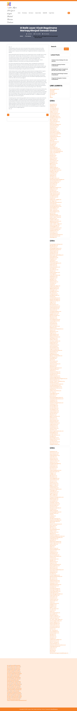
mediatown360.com (54, 219)
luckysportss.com (54, 425)
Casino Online (38, 12)
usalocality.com (53, 456)
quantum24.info (53, 365)
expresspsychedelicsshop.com (57, 569)
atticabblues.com (54, 553)
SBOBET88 (45, 12)
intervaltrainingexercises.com (56, 397)
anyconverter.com (54, 160)
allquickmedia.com (54, 167)
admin (30, 33)
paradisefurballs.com (54, 295)
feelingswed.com (53, 572)
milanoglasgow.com (54, 207)
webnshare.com (53, 310)
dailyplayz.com (53, 415)
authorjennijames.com (55, 529)
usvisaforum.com (53, 482)
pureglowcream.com (54, 178)
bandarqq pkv (12, 666)
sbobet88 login (18, 689)
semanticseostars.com (55, 306)
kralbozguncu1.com (54, 592)
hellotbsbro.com (53, 318)
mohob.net (52, 284)
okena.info (52, 517)
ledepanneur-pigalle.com (55, 199)
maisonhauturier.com (54, 595)
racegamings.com (54, 433)
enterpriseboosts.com (55, 148)
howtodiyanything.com (55, 588)
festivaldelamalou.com (55, 116)
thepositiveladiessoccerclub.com (57, 536)
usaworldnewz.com (54, 454)
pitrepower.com (53, 218)
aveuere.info (52, 296)
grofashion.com (53, 429)
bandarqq (52, 92)
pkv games (52, 94)
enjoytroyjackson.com (55, 565)
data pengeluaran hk (54, 89)
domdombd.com (53, 413)
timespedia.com (53, 162)
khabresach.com (53, 232)
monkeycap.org (53, 139)
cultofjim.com (53, 474)
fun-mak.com (53, 392)
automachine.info (54, 346)
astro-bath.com (53, 525)
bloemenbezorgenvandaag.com (57, 179)
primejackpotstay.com (55, 435)
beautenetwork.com (54, 641)
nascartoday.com (54, 600)
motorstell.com (53, 129)
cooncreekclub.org (54, 109)
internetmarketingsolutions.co (56, 329)
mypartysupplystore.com (55, 470)
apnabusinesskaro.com (55, 236)
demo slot (9, 688)
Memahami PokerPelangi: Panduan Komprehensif (60, 74)
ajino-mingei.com (54, 494)
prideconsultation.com (55, 272)
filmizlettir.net (53, 107)
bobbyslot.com (53, 280)
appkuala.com (53, 175)
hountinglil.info (53, 273)
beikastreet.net (53, 105)
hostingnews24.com (54, 586)
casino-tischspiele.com (55, 152)
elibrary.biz (52, 522)
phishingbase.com (54, 432)
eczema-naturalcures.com (56, 524)
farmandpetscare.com (55, 319)
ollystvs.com (52, 330)
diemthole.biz (53, 164)
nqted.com (52, 602)
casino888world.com (54, 393)
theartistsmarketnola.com (56, 202)
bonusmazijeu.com (54, 405)
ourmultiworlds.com (54, 108)
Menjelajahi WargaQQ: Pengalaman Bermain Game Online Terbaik (60, 69)
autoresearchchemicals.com (56, 234)
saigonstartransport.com (55, 187)
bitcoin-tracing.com (54, 642)
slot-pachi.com (53, 292)
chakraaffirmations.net (55, 275)
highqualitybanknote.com (55, 584)
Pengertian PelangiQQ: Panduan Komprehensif (59, 79)
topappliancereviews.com (55, 228)
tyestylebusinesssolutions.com (56, 398)
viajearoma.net (53, 530)
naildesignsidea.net (54, 538)
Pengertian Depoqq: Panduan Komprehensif (58, 65)
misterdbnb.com (53, 394)
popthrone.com (53, 264)
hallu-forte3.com (53, 209)
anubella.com (53, 638)
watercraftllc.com (54, 544)
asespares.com (53, 551)
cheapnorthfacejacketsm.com (57, 497)
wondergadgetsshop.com (55, 512)
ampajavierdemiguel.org (55, 463)
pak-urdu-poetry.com (55, 326)
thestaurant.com (53, 401)
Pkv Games (24, 12)
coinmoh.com (53, 557)
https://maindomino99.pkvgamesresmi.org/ (17, 700)
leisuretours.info (53, 316)
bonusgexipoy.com (54, 409)
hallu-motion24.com (54, 210)
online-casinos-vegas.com (56, 223)
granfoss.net (52, 213)
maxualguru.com (53, 290)
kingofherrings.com (54, 171)
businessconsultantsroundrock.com (58, 645)
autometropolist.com (54, 555)
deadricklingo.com (54, 351)
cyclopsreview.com (54, 559)
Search (53, 46)
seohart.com (53, 629)
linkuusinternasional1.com (55, 508)
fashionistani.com (54, 571)
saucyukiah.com (53, 104)
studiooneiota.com (54, 342)
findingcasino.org (53, 343)
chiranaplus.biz (53, 203)
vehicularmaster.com (54, 461)
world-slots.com (53, 265)
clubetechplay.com (54, 412)
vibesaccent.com (54, 462)
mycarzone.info (53, 362)
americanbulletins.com (55, 549)
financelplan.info (53, 256)
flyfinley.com (53, 271)
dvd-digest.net (53, 201)
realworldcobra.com (54, 345)
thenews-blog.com (54, 615)
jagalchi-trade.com (54, 485)
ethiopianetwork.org (54, 312)
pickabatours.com (54, 253)
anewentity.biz (53, 174)
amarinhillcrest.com (54, 142)
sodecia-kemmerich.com (55, 390)
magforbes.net (53, 137)
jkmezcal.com (53, 396)
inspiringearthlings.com (55, 590)
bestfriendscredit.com (55, 521)
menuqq (17, 691)
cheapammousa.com (54, 534)
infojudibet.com (53, 259)
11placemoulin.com (54, 282)
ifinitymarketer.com (54, 420)
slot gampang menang (14, 699)
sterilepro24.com (54, 374)
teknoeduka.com (53, 614)
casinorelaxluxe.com (54, 411)
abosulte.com (53, 635)
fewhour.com (53, 303)
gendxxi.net (52, 359)
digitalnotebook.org (54, 288)
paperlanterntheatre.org (55, 541)
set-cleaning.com (54, 630)
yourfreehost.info (53, 495)
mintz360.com (53, 283)
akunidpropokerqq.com (55, 518)
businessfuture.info (54, 257)
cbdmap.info (53, 260)
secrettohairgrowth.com (55, 180)
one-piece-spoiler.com (55, 341)
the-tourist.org (53, 143)
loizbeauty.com (53, 159)
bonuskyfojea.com (54, 406)
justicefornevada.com (55, 315)
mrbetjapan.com (53, 172)
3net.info (52, 514)
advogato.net (53, 144)
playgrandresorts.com (55, 439)
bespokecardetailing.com (55, 520)
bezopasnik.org (53, 185)
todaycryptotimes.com (55, 616)
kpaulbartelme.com (54, 382)
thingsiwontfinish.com (54, 444)
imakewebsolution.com (55, 267)
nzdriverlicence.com (54, 603)
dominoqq (52, 90)
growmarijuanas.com (54, 308)
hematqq (13, 692)
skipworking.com (53, 158)
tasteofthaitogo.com (54, 182)
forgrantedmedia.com (55, 121)
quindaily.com (53, 634)
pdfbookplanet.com (54, 334)
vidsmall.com (53, 370)
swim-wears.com (54, 120)
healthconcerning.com (55, 300)
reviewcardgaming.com (55, 377)
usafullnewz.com (53, 451)
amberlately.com (54, 466)
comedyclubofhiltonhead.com (56, 384)
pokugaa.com (53, 436)
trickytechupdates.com (55, 229)
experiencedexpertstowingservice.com (58, 378)
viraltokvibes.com (54, 135)
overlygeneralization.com (55, 311)
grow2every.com (53, 579)
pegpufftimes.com (54, 111)
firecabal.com (53, 573)
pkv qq (8, 665)
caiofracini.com (53, 322)
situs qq (13, 676)
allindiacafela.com (54, 214)
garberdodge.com (54, 119)
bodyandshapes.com (54, 643)
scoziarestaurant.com (55, 627)
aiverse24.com (53, 637)
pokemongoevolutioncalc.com (56, 431)
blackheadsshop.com (54, 380)
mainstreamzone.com (55, 307)
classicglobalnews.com (55, 646)
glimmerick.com (53, 475)
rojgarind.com (53, 302)
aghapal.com (53, 526)
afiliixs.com (52, 547)
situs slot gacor (16, 672)
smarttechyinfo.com (54, 287)
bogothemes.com (54, 493)
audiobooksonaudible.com (55, 639)
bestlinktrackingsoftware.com (56, 402)
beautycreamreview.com (55, 556)
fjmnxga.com (53, 186)
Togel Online (51, 12)
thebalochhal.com (54, 459)
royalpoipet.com (53, 400)
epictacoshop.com (54, 191)
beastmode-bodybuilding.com (56, 255)
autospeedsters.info (54, 347)
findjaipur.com (53, 473)
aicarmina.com (53, 469)
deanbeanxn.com (54, 261)
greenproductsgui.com (55, 299)
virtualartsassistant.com (55, 385)
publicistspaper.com (54, 633)
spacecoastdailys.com (55, 623)
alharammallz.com (54, 548)
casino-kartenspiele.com (55, 150)
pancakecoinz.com (54, 269)
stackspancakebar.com (55, 205)
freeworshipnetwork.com (55, 543)
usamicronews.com (54, 428)
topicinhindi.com (53, 247)
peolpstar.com (53, 123)
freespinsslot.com (54, 294)
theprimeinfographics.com (56, 386)
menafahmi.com (53, 598)
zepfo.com (52, 611)
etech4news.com (54, 568)
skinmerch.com (53, 481)
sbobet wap (15, 688)
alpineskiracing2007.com (55, 215)
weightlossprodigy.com (55, 286)
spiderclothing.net (54, 510)
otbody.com (52, 154)
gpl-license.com (53, 577)
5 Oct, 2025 (37, 33)
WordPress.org (54, 709)
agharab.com (53, 533)
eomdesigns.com (53, 357)
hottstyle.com (53, 587)
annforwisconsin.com (54, 471)
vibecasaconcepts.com (55, 363)
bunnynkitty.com (53, 183)
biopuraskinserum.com (55, 193)
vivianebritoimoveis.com (55, 136)
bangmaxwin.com (54, 189)
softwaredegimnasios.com (56, 620)
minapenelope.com (54, 487)
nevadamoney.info (54, 197)
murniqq (9, 692)
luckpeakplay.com (54, 427)
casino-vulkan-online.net (55, 217)
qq (50, 96)
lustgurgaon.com (53, 277)
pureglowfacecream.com (55, 170)
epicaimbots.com (54, 567)
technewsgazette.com (55, 168)
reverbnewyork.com (54, 479)
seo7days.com (53, 176)
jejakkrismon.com (54, 163)
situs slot (17, 673)
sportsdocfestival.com (55, 441)
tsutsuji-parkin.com (54, 532)
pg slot (11, 672)
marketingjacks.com (54, 226)
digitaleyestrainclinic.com (55, 221)
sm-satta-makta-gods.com (56, 619)
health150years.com (54, 131)
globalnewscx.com (54, 331)
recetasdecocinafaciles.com (56, 537)
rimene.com (52, 198)
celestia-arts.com (54, 112)
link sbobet (11, 670)
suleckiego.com (53, 237)
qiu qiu (51, 97)
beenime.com (53, 389)
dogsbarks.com (53, 563)
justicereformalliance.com (55, 489)
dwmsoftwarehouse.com (55, 564)
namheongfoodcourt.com (55, 206)
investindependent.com (55, 591)
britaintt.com (53, 649)
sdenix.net (52, 140)
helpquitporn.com (54, 583)
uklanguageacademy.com (55, 248)
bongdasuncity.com (54, 291)
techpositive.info (53, 323)
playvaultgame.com (54, 437)
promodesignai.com (54, 631)
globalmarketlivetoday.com (56, 576)
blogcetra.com (53, 327)
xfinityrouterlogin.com (55, 225)
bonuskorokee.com (54, 408)
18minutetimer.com (54, 304)
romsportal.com (53, 440)
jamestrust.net (53, 155)
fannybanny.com (53, 419)
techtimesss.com (54, 127)
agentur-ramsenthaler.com (56, 355)
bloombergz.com (54, 147)
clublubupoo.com (54, 404)
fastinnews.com (53, 417)
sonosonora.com (53, 506)
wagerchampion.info (54, 349)
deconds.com (53, 650)
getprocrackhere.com (55, 416)
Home (19, 12)
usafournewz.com (54, 458)
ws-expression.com (54, 608)
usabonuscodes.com (54, 618)
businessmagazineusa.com (56, 368)
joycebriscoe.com (54, 467)
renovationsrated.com (55, 626)
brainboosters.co (53, 465)
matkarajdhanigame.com (55, 263)
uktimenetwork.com (54, 452)
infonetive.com (53, 190)
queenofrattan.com (54, 335)
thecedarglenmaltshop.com (56, 244)
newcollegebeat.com (54, 478)
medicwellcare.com (54, 369)
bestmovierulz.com (54, 483)
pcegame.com (53, 606)
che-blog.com (53, 268)
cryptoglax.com (53, 490)
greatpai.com (53, 540)
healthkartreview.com (55, 581)
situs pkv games (53, 93)
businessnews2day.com (55, 372)
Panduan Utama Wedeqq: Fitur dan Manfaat (60, 60)
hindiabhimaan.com (54, 230)
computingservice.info (55, 320)
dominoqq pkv (18, 693)
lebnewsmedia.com (54, 505)
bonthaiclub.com (53, 501)
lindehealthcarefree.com (55, 249)
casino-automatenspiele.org (56, 151)
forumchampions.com (55, 113)
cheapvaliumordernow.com (56, 388)
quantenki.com (53, 366)
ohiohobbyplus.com (54, 491)
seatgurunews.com (54, 513)
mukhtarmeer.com (54, 599)
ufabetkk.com (53, 166)
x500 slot (13, 669)
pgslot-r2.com (53, 607)
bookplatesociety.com (55, 504)
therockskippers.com (54, 211)
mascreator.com (53, 596)
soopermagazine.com (55, 622)
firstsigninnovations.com (55, 117)
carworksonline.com (54, 125)
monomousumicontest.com (56, 350)
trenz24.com (53, 156)
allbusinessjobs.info (54, 251)
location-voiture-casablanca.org (57, 381)
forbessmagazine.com (55, 575)
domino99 (13, 665)
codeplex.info (53, 516)
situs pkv (18, 666)
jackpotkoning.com (54, 421)
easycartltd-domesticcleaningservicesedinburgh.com (59, 652)
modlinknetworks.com (55, 423)
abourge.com (53, 545)
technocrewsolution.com (55, 133)
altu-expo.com (53, 528)
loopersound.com (54, 486)
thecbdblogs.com (54, 233)
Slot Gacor (31, 12)
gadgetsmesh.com (54, 314)
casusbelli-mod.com (54, 502)
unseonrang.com (53, 325)
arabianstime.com (54, 552)
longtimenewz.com (54, 424)
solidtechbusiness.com (55, 376)
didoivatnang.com (54, 561)
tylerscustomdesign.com (55, 124)
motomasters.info (54, 361)
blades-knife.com (54, 339)
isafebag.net (52, 146)
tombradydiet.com (54, 500)
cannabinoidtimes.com (55, 298)
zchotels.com (53, 610)
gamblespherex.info (54, 354)
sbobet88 (12, 689)
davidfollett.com (53, 477)
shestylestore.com (54, 443)
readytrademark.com (55, 624)
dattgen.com (53, 560)
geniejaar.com (53, 279)
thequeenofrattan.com (55, 337)
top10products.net (54, 252)
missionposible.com (54, 222)
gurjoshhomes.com (54, 498)
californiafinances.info (55, 194)
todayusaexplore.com (55, 455)
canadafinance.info (54, 195)
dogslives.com (53, 333)
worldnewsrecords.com (55, 373)
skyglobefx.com (53, 353)
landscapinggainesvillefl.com (56, 594)
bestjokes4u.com (53, 276)
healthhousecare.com (55, 580)
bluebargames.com (54, 115)
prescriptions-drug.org (55, 132)
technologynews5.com (55, 612)
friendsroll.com (53, 509)
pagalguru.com (53, 604)
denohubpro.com (54, 338)
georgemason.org (54, 245)
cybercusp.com (53, 647)
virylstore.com (53, 128)
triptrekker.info (53, 358)
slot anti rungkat (10, 673)
